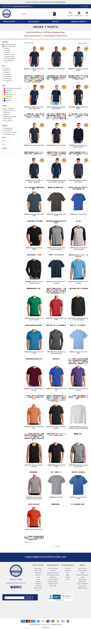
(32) (9, 94)
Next (58, 546)
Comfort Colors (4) (9, 110)
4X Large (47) (7, 80)
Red (7, 92)
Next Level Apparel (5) (10, 116)
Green (7, 98)
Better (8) (7, 50)
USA (67, 573)
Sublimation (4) (8, 128)
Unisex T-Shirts (38, 570)
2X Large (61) (7, 76)
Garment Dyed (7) (9, 58)
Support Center (82, 570)
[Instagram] (14, 587)
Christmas (67, 568)
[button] (10, 22)
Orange (8, 94)
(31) (9, 96)
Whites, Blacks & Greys (12, 88)
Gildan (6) (6, 114)
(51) (8, 92)
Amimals (67, 577)
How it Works (82, 568)
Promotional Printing (53, 575)
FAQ (82, 573)
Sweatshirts (38, 573)
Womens (38, 575)
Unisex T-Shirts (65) (9, 46)
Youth (38, 577)
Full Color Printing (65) (10, 132)
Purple (7, 90)
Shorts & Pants (38, 588)
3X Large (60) (7, 78)
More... (38, 590)
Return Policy (82, 579)
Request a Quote (53, 584)
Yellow (8, 96)
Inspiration (68, 570)
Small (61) (7, 68)
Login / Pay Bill (85, 6)
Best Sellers (38, 568)
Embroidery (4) (8, 130)
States (67, 575)
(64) (13, 88)
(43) (9, 98)
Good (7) (7, 48)
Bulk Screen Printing (53, 573)
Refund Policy (82, 581)
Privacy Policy (82, 586)
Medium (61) (7, 70)
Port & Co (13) (8, 118)
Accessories (38, 586)
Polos (38, 579)
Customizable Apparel (10, 44)
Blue (7, 100)
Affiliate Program (82, 588)
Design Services (53, 581)
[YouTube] (17, 587)
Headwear (38, 584)
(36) (9, 90)
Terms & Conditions (82, 584)
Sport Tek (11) (8, 120)
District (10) (7, 112)
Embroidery (53, 577)
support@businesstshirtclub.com (23, 6)
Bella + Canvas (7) (9, 108)
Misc (67, 579)
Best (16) (7, 52)
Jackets (38, 581)
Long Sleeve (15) (9, 56)
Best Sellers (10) (9, 60)
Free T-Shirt (53, 586)
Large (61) (6, 72)
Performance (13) (9, 54)
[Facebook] (11, 587)
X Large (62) (7, 74)
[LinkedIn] (20, 587)
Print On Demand (53, 579)
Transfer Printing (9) (9, 134)
